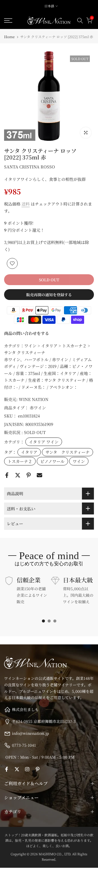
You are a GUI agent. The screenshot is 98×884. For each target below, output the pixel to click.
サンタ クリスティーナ (67, 452)
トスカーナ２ (20, 461)
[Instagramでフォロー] (27, 769)
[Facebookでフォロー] (6, 769)
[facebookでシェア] (7, 475)
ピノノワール (52, 461)
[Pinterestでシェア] (28, 475)
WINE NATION (33, 399)
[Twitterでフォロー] (16, 769)
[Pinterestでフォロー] (37, 769)
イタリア (29, 452)
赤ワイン (38, 407)
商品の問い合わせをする (26, 333)
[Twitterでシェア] (17, 475)
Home (9, 36)
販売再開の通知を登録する (49, 294)
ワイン (79, 461)
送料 (26, 204)
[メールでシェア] (39, 475)
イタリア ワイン (44, 442)
